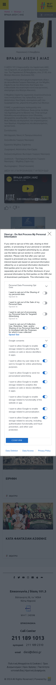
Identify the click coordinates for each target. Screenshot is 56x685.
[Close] (50, 234)
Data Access (28, 451)
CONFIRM (17, 440)
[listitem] (28, 286)
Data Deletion (12, 451)
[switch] (45, 293)
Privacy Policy (44, 451)
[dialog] (28, 342)
